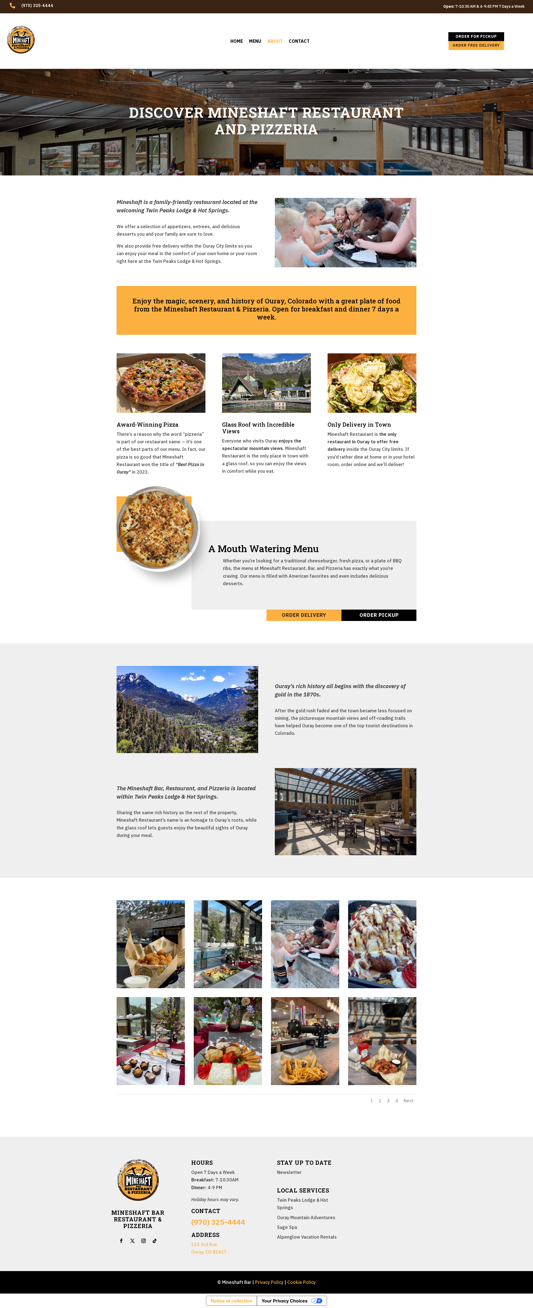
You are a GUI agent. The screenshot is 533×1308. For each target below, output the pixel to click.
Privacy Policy (269, 1282)
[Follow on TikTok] (154, 1240)
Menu (255, 41)
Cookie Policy (301, 1282)
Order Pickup (379, 615)
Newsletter (289, 1172)
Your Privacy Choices (285, 1301)
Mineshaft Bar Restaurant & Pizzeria (137, 1219)
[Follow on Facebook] (121, 1240)
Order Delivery (304, 615)
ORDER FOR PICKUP (476, 36)
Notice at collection (231, 1301)
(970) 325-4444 (218, 1222)
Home (236, 41)
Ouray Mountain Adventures (306, 1217)
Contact (299, 41)
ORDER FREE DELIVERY (476, 45)
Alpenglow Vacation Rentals (307, 1237)
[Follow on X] (132, 1240)
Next (409, 1100)
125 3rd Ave (204, 1244)
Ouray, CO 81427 (209, 1252)
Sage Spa (287, 1227)
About (275, 41)
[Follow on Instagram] (143, 1240)
